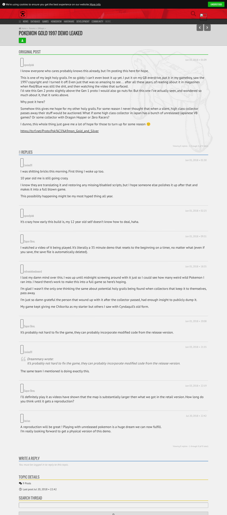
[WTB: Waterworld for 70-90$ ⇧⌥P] (200, 27)
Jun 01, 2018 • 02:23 (196, 201)
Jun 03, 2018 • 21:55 (196, 319)
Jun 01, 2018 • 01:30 (196, 155)
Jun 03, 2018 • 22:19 (196, 353)
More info (95, 4)
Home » (24, 28)
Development (82, 21)
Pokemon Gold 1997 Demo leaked (50, 33)
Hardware (69, 21)
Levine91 (41, 156)
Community (97, 21)
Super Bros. (42, 223)
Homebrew (56, 21)
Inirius (27, 379)
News (25, 21)
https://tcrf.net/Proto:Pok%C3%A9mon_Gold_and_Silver (59, 126)
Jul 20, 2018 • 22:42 (196, 379)
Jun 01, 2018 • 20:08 (196, 298)
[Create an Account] (22, 40)
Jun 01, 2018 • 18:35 (196, 248)
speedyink (42, 60)
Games (45, 21)
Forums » (33, 28)
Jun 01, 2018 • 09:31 (196, 222)
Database (35, 21)
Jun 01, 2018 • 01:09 (196, 59)
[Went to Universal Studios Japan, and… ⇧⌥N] (207, 27)
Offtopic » (42, 28)
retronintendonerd (46, 248)
